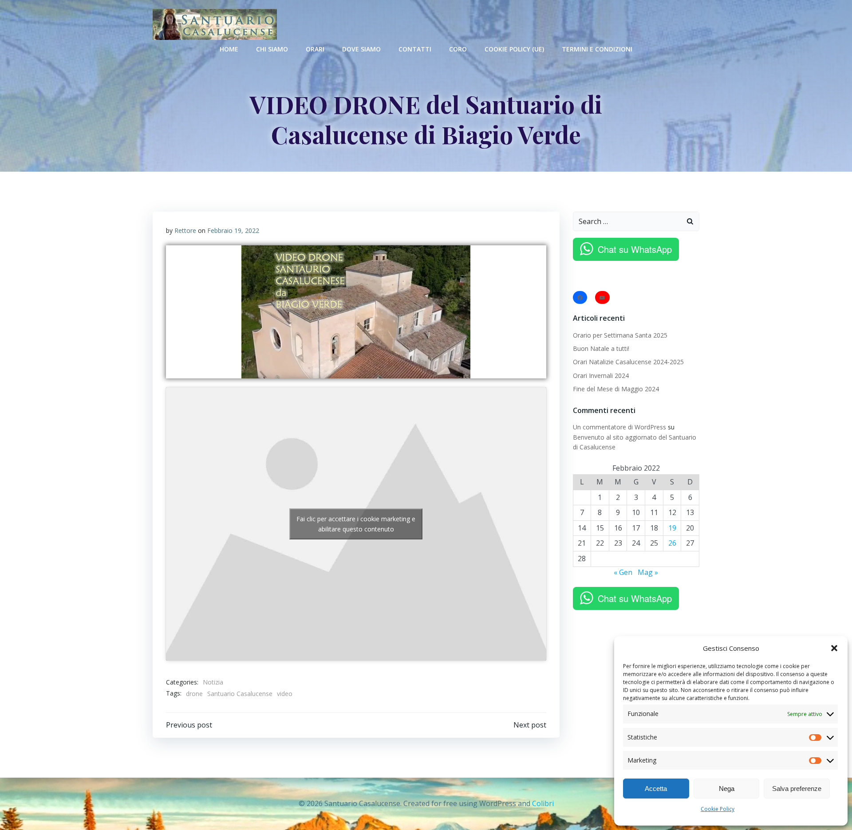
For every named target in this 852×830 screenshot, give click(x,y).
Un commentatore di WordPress (619, 427)
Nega (726, 788)
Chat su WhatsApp (635, 249)
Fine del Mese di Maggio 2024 (616, 389)
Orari (315, 49)
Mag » (648, 572)
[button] (834, 648)
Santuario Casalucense (239, 693)
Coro (458, 49)
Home (229, 49)
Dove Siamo (361, 49)
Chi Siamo (272, 49)
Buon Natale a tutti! (601, 348)
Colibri (543, 803)
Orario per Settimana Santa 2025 (620, 335)
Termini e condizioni (597, 49)
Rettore (185, 230)
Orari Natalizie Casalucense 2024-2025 (628, 362)
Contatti (414, 49)
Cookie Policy (717, 809)
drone (194, 693)
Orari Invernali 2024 (601, 375)
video (284, 693)
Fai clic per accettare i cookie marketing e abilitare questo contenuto (355, 524)
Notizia (213, 682)
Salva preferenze (796, 788)
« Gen (623, 572)
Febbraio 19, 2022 (233, 230)
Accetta (656, 788)
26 (672, 543)
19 (672, 528)
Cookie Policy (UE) (514, 49)
